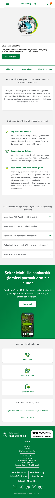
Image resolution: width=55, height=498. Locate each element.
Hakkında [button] (9, 69)
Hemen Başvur (10, 56)
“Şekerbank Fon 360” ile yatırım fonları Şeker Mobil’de (27, 410)
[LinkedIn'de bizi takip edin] (34, 487)
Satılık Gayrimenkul (27, 463)
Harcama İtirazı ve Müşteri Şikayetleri (27, 465)
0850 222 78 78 (17, 435)
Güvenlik (27, 446)
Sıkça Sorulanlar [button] (45, 69)
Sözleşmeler (27, 458)
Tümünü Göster (26, 418)
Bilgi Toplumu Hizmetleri (27, 451)
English (27, 442)
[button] (27, 217)
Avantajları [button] (27, 69)
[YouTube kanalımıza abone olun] (40, 487)
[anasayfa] (29, 3)
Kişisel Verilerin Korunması (27, 460)
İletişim (27, 449)
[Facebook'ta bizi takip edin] (15, 487)
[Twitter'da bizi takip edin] (21, 487)
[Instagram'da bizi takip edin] (27, 487)
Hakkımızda (27, 456)
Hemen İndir (27, 304)
